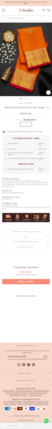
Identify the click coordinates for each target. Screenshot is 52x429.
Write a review (26, 281)
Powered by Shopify (26, 420)
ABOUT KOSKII (25, 373)
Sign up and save (26, 345)
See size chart (29, 119)
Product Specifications (26, 231)
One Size (26, 124)
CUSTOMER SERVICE (25, 380)
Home (21, 103)
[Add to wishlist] (48, 107)
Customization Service (25, 242)
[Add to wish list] (43, 10)
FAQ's (26, 237)
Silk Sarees (28, 103)
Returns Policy (26, 247)
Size (26, 119)
